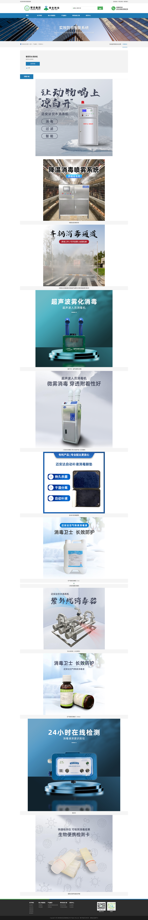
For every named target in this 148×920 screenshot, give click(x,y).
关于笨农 (39, 15)
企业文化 (31, 907)
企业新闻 (71, 905)
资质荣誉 (31, 911)
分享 (29, 68)
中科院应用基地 (63, 907)
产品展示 (63, 15)
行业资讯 (71, 907)
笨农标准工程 (76, 15)
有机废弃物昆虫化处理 (115, 44)
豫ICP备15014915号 (84, 917)
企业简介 (31, 905)
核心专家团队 (51, 15)
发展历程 (31, 909)
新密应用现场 (63, 905)
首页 (27, 15)
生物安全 (125, 44)
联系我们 (31, 913)
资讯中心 (88, 15)
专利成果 (41, 907)
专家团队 (41, 905)
